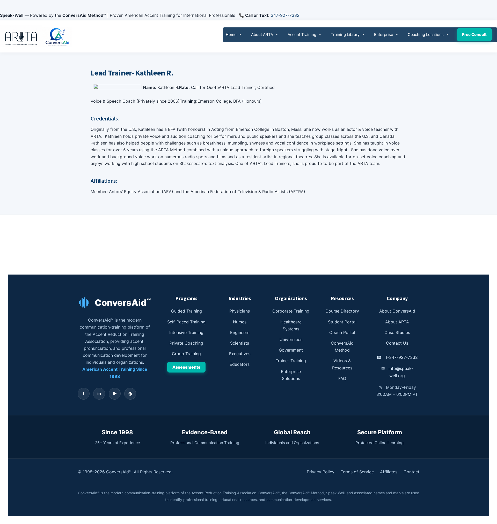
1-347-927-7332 (397, 357)
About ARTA (262, 34)
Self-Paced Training (186, 321)
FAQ (342, 378)
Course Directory (342, 311)
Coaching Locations (426, 34)
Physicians (239, 311)
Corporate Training (290, 311)
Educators (240, 364)
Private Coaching (186, 343)
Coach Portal (342, 332)
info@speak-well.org (397, 372)
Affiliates (388, 471)
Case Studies (397, 332)
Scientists (239, 343)
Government (291, 350)
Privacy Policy (320, 471)
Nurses (239, 321)
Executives (239, 353)
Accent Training (302, 34)
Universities (291, 339)
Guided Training (186, 311)
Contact (411, 471)
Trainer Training (291, 360)
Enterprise (383, 34)
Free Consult (474, 34)
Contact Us (397, 343)
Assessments (186, 367)
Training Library (345, 34)
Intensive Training (186, 332)
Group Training (186, 353)
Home (231, 34)
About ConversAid (397, 311)
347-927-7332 (285, 15)
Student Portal (342, 321)
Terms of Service (357, 471)
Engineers (239, 332)
